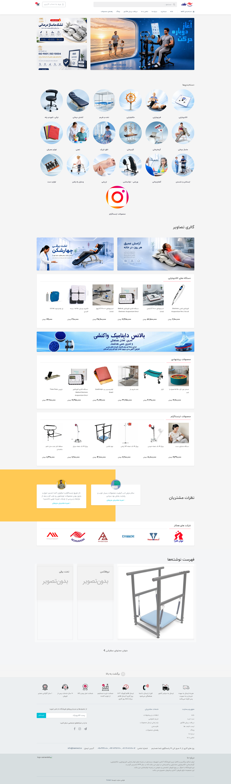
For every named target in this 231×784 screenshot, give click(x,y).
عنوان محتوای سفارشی (116, 650)
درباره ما (154, 11)
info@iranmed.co (75, 748)
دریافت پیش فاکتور (131, 11)
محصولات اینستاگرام (117, 214)
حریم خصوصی (153, 719)
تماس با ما (144, 11)
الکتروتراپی (183, 117)
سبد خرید (190, 719)
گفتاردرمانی (156, 182)
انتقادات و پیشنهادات (150, 715)
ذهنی (78, 149)
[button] (39, 4)
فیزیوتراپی (157, 117)
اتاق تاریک (104, 149)
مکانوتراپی (130, 117)
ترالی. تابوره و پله (51, 117)
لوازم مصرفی (52, 149)
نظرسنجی (154, 726)
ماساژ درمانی (183, 149)
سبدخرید (164, 11)
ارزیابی (104, 182)
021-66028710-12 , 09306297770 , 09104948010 (116, 748)
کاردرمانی (130, 149)
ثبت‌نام (41, 715)
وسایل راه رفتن (78, 182)
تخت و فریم (104, 117)
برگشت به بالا (113, 674)
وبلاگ (118, 11)
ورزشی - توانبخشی (130, 182)
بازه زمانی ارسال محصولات (149, 723)
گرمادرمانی (157, 149)
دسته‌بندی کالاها (186, 11)
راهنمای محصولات (107, 11)
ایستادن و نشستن (183, 182)
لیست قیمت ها (189, 726)
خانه (171, 11)
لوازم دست (51, 182)
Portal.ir (109, 780)
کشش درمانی (78, 117)
